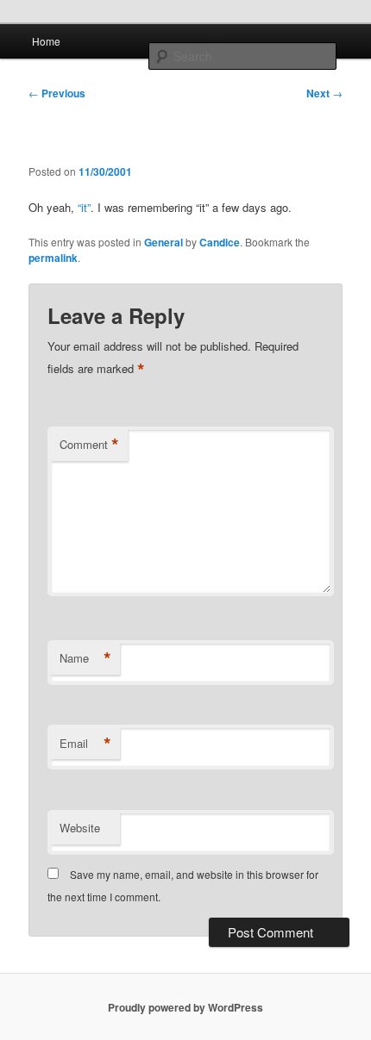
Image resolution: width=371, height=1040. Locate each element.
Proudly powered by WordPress (185, 1007)
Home (46, 41)
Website (80, 827)
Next (324, 93)
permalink (53, 257)
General (163, 242)
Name (85, 658)
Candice (219, 242)
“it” (84, 207)
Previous (56, 93)
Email (85, 743)
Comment (89, 444)
